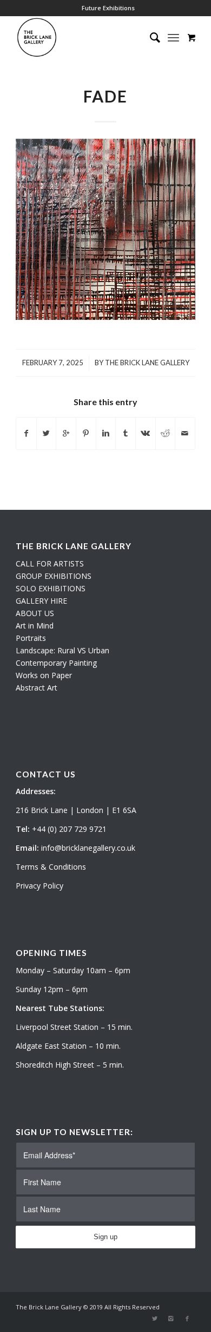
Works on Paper (44, 675)
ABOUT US (35, 613)
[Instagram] (171, 1318)
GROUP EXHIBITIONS (53, 576)
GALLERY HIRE (41, 601)
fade (105, 96)
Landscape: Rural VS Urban (62, 650)
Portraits (31, 638)
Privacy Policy (39, 885)
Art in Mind (35, 625)
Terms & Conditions (51, 867)
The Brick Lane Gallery (147, 362)
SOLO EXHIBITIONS (50, 588)
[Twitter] (155, 1318)
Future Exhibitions (108, 8)
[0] (191, 37)
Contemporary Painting (56, 663)
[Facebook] (187, 1318)
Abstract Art (36, 687)
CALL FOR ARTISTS (50, 563)
